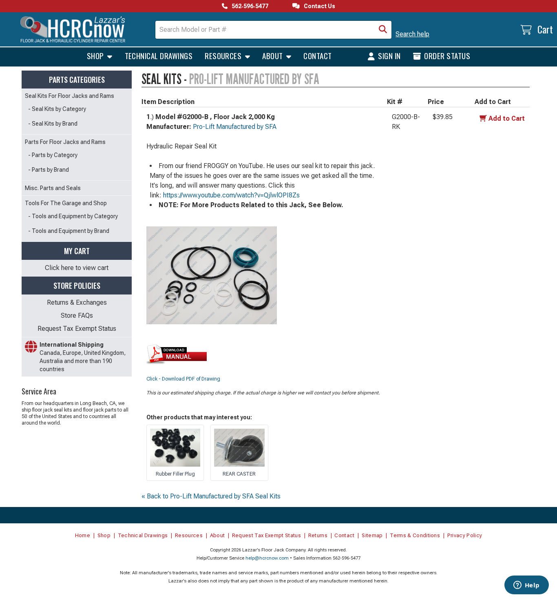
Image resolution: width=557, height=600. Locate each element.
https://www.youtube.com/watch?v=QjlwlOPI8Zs (231, 195)
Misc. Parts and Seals (53, 188)
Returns (317, 535)
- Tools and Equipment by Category (73, 216)
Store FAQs (77, 315)
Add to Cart (506, 118)
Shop (96, 55)
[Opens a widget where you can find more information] (526, 586)
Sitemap (372, 535)
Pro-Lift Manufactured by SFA (234, 127)
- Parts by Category (52, 155)
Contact (317, 55)
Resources (224, 55)
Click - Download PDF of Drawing (183, 379)
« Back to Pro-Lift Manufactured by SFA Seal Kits (211, 496)
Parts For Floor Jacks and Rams (65, 142)
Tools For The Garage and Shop (66, 203)
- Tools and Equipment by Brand (68, 231)
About (273, 55)
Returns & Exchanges (77, 302)
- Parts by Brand (48, 169)
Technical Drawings (159, 55)
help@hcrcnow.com (267, 558)
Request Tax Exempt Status (77, 328)
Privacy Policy (464, 535)
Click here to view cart (76, 268)
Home (82, 535)
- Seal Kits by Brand (52, 123)
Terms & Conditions (415, 535)
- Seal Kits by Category (57, 109)
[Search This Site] (383, 29)
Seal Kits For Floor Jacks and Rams (69, 96)
